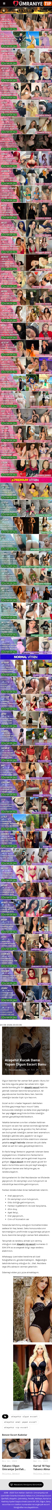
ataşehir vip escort (16, 1427)
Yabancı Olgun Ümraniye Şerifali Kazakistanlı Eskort (14, 1467)
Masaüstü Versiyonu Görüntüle (27, 1484)
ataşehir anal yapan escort (20, 1422)
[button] (4, 3)
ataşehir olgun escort (24, 1417)
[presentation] (45, 1456)
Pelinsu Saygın (17, 1070)
